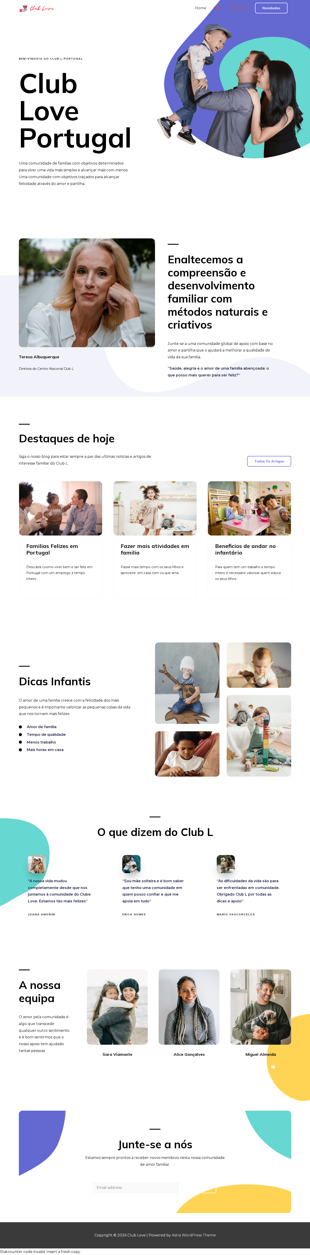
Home (200, 8)
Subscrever (198, 1188)
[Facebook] (105, 1067)
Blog (218, 8)
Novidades (271, 8)
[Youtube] (129, 1067)
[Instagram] (121, 1067)
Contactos (238, 8)
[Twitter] (113, 1067)
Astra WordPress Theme (194, 1235)
